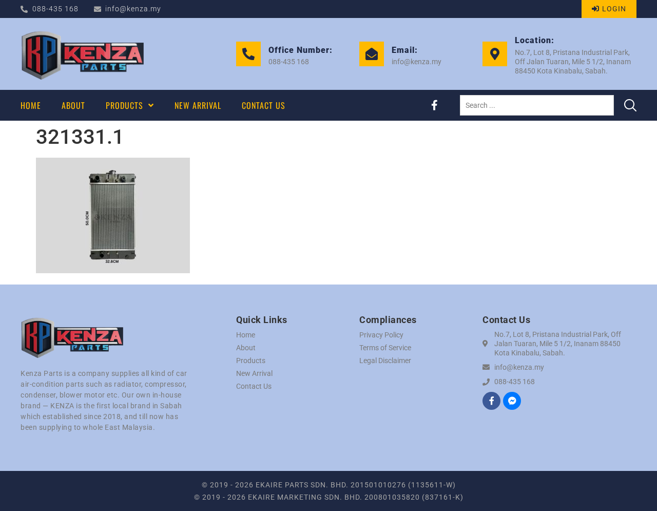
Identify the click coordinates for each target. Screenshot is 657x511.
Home (245, 335)
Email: (405, 50)
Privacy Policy (381, 335)
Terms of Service (385, 348)
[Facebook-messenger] (512, 401)
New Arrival (254, 373)
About (246, 348)
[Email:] (371, 54)
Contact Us (254, 386)
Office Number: (300, 50)
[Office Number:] (248, 54)
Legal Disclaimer (385, 360)
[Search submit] (630, 105)
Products (250, 360)
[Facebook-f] (434, 105)
